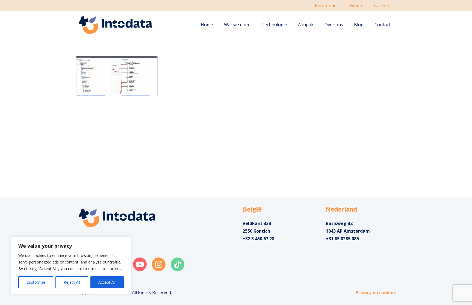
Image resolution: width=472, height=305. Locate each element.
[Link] (115, 24)
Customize (35, 282)
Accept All (107, 282)
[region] (71, 265)
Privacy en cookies (376, 292)
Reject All (72, 282)
